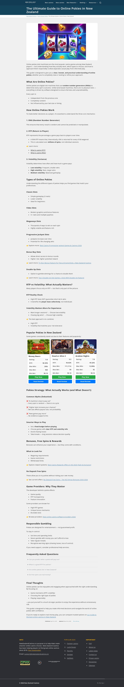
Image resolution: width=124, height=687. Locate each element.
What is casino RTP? (38, 150)
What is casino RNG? (38, 153)
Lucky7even (71, 647)
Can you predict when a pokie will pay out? (44, 559)
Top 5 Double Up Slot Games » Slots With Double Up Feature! (61, 278)
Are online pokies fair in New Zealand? (42, 570)
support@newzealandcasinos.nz (36, 654)
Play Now (38, 377)
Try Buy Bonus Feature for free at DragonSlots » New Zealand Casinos (65, 263)
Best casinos (49, 2)
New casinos (60, 2)
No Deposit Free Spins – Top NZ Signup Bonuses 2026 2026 (65, 480)
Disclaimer (93, 662)
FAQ (90, 643)
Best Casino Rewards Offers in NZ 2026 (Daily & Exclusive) (69, 465)
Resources (92, 2)
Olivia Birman (76, 621)
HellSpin (70, 658)
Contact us (93, 655)
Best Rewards (71, 2)
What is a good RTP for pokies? (40, 565)
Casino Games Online (43, 16)
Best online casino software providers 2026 (59, 517)
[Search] (99, 2)
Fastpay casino (72, 643)
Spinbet (70, 655)
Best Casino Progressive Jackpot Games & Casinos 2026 (61, 246)
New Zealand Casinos (31, 16)
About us (92, 647)
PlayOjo (70, 651)
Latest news (93, 651)
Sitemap (92, 666)
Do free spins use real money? (40, 575)
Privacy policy (94, 658)
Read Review (39, 381)
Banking (82, 2)
